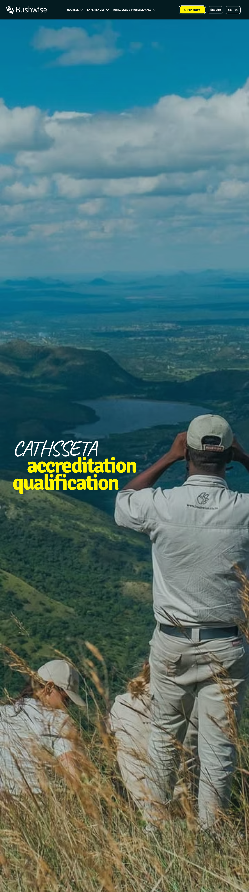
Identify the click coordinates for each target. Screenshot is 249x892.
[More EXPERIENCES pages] (107, 9)
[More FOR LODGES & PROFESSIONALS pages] (154, 9)
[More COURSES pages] (81, 9)
